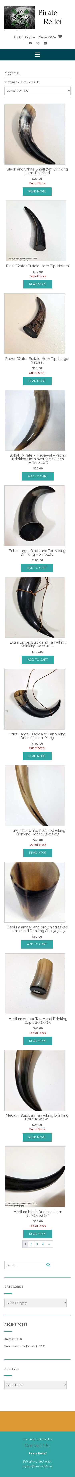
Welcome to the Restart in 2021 (25, 1346)
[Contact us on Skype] (37, 43)
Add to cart (38, 476)
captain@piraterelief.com (38, 1466)
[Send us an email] (30, 43)
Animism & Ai (13, 1339)
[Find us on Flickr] (45, 43)
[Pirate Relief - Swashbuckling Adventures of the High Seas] (37, 17)
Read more (37, 191)
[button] (37, 54)
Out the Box (44, 1439)
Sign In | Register (24, 37)
